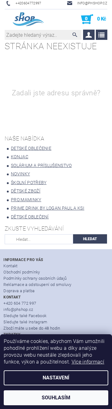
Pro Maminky (26, 199)
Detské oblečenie (31, 148)
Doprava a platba (19, 290)
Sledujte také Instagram (25, 322)
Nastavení (56, 378)
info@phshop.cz (18, 309)
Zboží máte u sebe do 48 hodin (31, 328)
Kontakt (10, 266)
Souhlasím (56, 398)
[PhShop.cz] (25, 19)
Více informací (88, 362)
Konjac (19, 156)
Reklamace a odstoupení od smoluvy (37, 284)
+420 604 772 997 (19, 303)
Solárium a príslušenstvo (41, 165)
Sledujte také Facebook (24, 315)
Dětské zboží (25, 190)
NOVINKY (20, 173)
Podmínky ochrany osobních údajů (35, 278)
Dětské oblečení (30, 216)
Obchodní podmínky (21, 272)
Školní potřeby (28, 182)
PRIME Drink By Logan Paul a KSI (47, 208)
